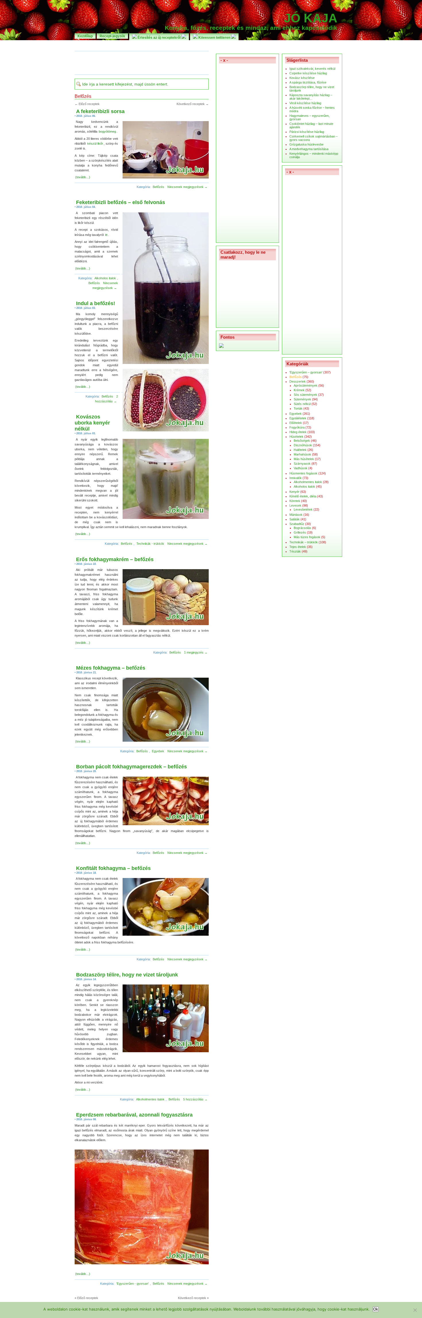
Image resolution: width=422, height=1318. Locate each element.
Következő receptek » (193, 1298)
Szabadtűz (296, 524)
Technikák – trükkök (303, 542)
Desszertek (297, 381)
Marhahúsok (302, 454)
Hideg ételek (298, 432)
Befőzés (158, 187)
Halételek (300, 449)
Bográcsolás (302, 528)
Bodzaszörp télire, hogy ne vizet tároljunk (127, 975)
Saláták (294, 519)
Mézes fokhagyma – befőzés (110, 668)
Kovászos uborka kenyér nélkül (92, 423)
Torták (298, 408)
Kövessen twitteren (214, 37)
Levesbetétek (303, 509)
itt (106, 235)
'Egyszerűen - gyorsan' (132, 1283)
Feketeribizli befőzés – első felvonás (120, 202)
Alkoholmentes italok (150, 1099)
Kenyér (294, 491)
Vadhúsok (300, 468)
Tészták (295, 551)
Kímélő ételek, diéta (302, 496)
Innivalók (295, 478)
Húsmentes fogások (303, 473)
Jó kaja (310, 18)
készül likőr (95, 143)
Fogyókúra (297, 427)
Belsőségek (302, 440)
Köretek (294, 501)
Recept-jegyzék (112, 36)
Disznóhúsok (303, 445)
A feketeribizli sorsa (100, 111)
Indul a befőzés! (95, 303)
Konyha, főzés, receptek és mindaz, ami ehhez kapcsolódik (251, 27)
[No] (415, 1310)
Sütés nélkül (302, 404)
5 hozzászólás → (195, 1099)
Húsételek (296, 436)
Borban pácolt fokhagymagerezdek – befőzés (131, 767)
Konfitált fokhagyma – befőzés (113, 868)
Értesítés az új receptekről (159, 37)
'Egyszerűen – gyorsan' (305, 372)
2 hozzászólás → (106, 399)
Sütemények (302, 399)
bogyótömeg (107, 131)
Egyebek (158, 751)
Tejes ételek (297, 546)
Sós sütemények (305, 394)
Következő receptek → (193, 104)
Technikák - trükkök (150, 543)
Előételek (295, 423)
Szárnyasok (302, 463)
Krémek (299, 390)
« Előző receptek (86, 1298)
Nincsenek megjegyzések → (187, 187)
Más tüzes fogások (307, 537)
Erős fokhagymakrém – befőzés (115, 559)
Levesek (295, 505)
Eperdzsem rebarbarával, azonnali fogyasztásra (134, 1115)
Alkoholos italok (105, 278)
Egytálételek (297, 418)
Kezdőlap (85, 36)
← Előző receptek (87, 104)
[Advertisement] (211, 45)
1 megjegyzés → (196, 652)
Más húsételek (304, 459)
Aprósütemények (306, 385)
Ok (375, 1309)
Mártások (296, 514)
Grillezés (300, 532)
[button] (164, 150)
